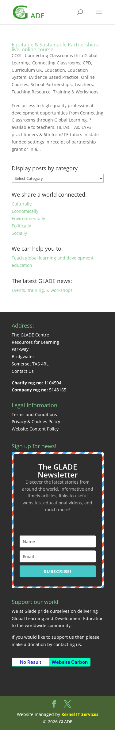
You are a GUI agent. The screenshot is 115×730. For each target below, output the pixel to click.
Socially (19, 233)
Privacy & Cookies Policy (36, 421)
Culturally (22, 204)
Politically (21, 226)
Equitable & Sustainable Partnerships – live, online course (57, 47)
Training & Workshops (75, 92)
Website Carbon (70, 662)
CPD (87, 63)
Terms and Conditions (34, 414)
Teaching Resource (31, 92)
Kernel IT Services (79, 714)
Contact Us (23, 371)
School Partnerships (51, 84)
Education (54, 70)
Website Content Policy (35, 429)
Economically (25, 211)
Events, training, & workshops (42, 290)
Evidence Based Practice (54, 77)
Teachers (83, 84)
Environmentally (28, 218)
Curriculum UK (27, 70)
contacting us (67, 644)
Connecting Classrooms (56, 63)
